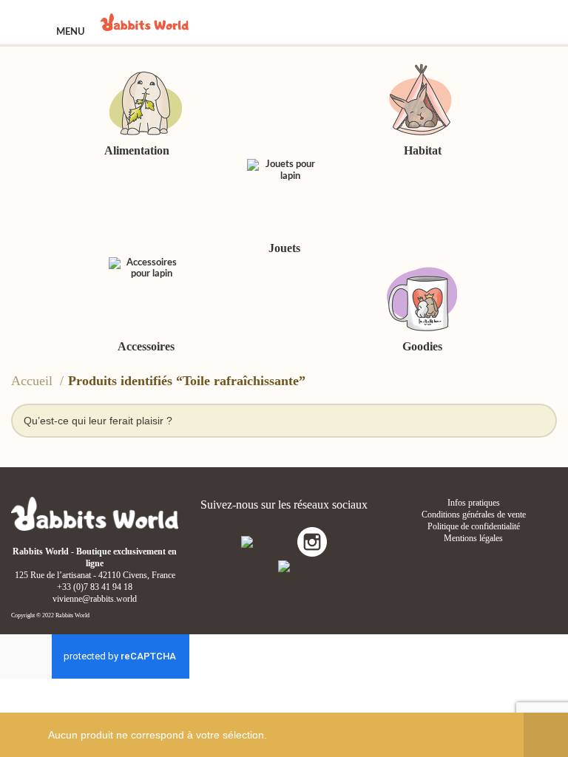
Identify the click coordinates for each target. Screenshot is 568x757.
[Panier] (541, 22)
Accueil (33, 380)
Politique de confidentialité (473, 526)
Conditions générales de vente (474, 514)
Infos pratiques (473, 503)
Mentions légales (473, 538)
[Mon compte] (501, 22)
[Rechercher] (464, 22)
